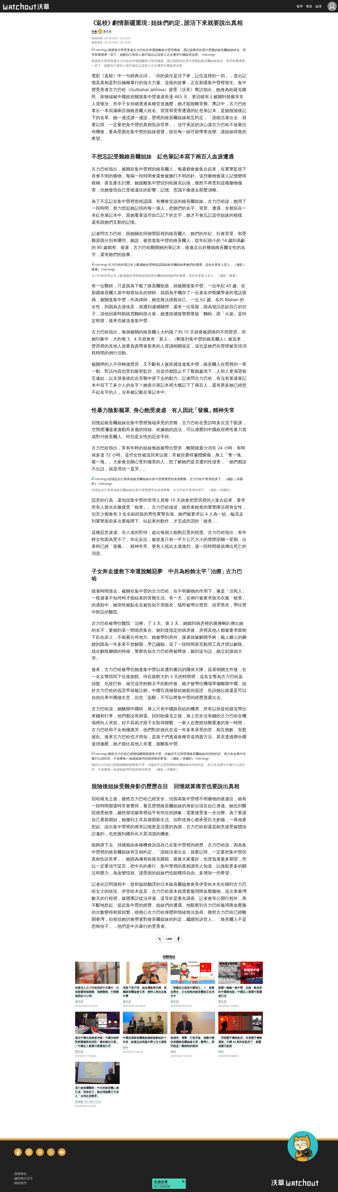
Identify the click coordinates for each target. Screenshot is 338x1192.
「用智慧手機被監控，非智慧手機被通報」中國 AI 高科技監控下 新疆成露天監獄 (240, 1042)
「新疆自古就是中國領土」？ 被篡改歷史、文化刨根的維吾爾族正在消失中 (192, 992)
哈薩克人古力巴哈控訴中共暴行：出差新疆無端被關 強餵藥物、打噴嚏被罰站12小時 (97, 992)
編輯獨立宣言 (23, 1178)
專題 (309, 6)
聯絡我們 (20, 1183)
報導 (300, 6)
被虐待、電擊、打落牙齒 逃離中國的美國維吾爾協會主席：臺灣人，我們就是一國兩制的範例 (192, 1042)
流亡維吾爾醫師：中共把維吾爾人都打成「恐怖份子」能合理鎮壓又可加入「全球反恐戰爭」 (97, 1092)
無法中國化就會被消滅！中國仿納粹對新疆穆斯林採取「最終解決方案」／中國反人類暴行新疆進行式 (97, 1042)
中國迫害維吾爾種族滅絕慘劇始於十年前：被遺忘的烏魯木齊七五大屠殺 (145, 1040)
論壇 (318, 6)
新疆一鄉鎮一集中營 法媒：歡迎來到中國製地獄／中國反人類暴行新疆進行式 (240, 992)
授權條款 (20, 1173)
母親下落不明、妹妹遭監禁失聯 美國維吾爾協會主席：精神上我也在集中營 (145, 992)
